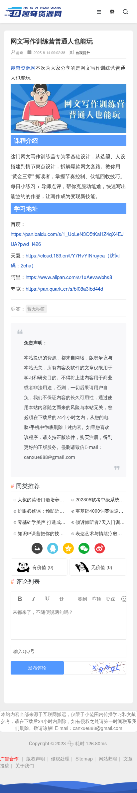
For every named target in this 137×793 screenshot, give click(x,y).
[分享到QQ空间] (52, 548)
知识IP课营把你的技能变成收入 (42, 533)
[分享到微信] (83, 548)
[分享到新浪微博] (99, 548)
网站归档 (108, 758)
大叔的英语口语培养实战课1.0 (42, 499)
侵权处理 (60, 758)
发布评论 (37, 668)
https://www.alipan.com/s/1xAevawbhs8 (69, 276)
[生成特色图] (37, 548)
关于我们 (24, 765)
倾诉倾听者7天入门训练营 (100, 522)
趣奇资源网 (23, 67)
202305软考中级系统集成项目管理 (100, 499)
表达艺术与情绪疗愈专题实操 (100, 533)
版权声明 (35, 758)
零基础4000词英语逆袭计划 (100, 510)
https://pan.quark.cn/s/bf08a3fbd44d (64, 288)
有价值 (43, 567)
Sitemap (84, 758)
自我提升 (82, 52)
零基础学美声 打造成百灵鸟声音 (42, 522)
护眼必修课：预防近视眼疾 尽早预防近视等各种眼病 (42, 510)
